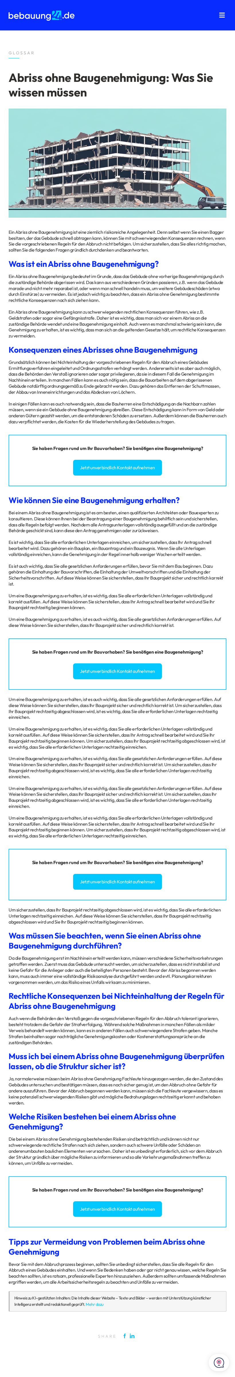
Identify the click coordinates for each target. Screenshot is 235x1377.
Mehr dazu (94, 1304)
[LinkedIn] (133, 1336)
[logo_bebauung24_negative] (42, 12)
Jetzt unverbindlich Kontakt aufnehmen (117, 467)
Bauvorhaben (108, 448)
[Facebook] (126, 1336)
